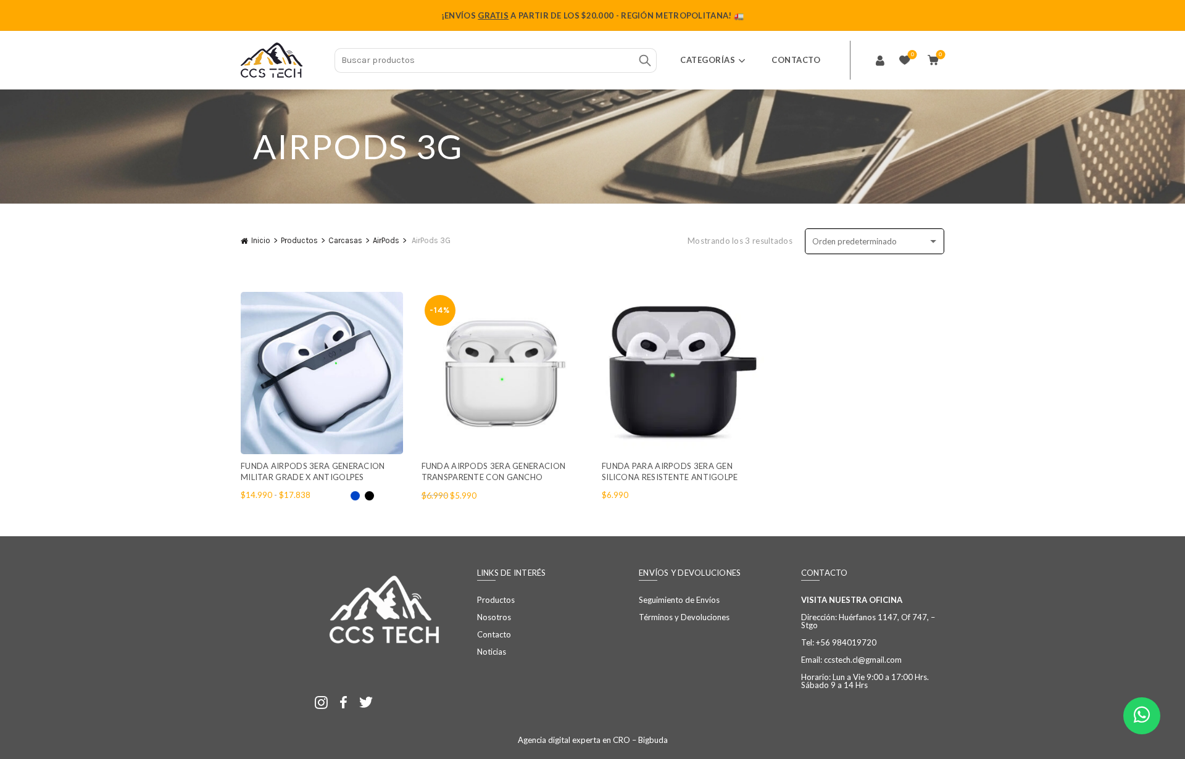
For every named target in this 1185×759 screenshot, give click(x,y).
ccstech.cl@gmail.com (863, 660)
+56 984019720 (846, 642)
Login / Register (880, 60)
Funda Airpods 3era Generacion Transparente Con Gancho (494, 471)
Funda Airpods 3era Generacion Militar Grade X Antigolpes (313, 471)
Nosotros (494, 617)
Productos (299, 240)
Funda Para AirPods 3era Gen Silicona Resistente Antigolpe (670, 471)
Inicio (260, 240)
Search (644, 60)
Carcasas (345, 240)
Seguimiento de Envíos (679, 600)
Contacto (795, 60)
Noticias (491, 652)
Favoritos (912, 54)
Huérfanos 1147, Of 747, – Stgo (868, 621)
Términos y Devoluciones (684, 617)
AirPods (386, 240)
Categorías (707, 60)
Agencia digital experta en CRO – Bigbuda (593, 740)
